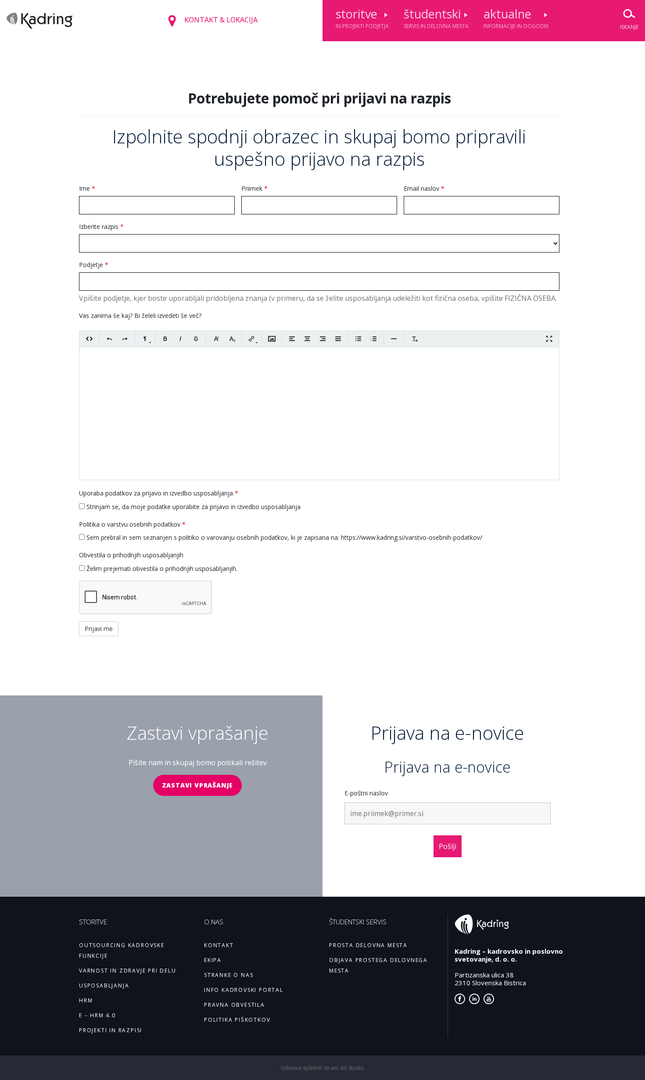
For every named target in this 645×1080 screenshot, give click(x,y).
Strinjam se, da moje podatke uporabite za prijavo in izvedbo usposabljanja (193, 507)
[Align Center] (307, 338)
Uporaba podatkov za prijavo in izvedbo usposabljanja (158, 493)
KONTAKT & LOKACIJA (220, 20)
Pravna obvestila (234, 1005)
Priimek (254, 188)
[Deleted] (196, 338)
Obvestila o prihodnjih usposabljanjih (131, 555)
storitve (362, 18)
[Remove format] (414, 338)
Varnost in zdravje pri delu (127, 970)
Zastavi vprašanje (197, 785)
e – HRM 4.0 (97, 1015)
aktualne (516, 18)
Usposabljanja (104, 985)
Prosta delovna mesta (368, 945)
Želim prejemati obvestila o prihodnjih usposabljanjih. (161, 568)
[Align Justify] (338, 338)
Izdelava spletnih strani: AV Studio (322, 1068)
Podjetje (93, 264)
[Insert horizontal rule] (393, 338)
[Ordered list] (373, 338)
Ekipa (213, 960)
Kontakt (219, 945)
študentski (436, 18)
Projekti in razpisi (110, 1030)
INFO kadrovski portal (243, 990)
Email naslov (424, 188)
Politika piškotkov (237, 1019)
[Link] (251, 338)
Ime (87, 188)
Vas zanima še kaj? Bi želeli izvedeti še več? (140, 315)
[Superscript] (216, 338)
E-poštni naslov (366, 793)
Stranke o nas (228, 975)
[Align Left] (292, 338)
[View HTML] (89, 338)
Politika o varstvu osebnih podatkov (132, 524)
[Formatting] (145, 338)
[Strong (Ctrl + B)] (165, 338)
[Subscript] (231, 338)
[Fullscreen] (549, 338)
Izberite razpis (101, 226)
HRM (86, 1000)
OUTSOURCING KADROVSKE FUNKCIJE (122, 950)
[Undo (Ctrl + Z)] (109, 338)
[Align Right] (322, 338)
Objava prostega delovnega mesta (378, 965)
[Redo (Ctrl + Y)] (125, 338)
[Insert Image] (272, 338)
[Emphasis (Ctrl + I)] (180, 338)
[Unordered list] (358, 338)
